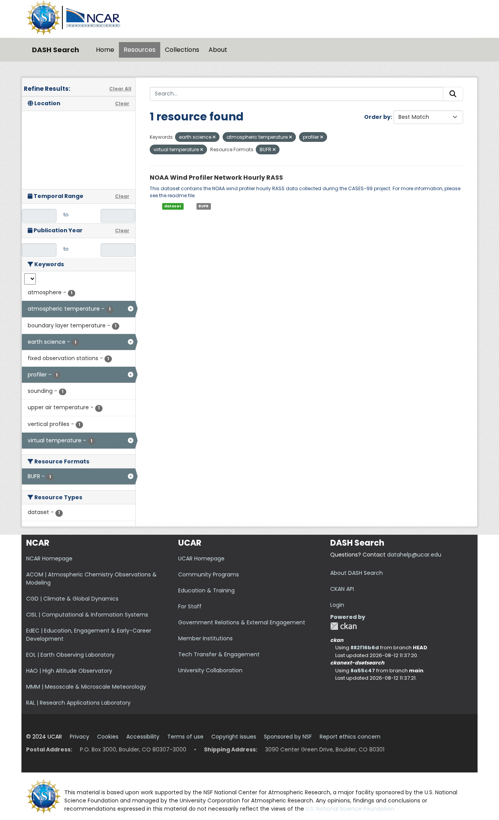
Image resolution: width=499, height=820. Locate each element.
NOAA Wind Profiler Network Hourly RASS (216, 177)
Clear (122, 103)
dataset (172, 206)
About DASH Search (356, 573)
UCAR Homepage (201, 558)
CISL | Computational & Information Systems (87, 615)
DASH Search (55, 50)
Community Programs (208, 574)
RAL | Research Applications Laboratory (78, 703)
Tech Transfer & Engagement (219, 654)
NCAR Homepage (49, 558)
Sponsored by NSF (288, 736)
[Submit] (453, 94)
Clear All (120, 88)
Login (337, 605)
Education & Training (206, 590)
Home (105, 49)
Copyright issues (233, 736)
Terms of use (185, 736)
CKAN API (342, 589)
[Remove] (214, 137)
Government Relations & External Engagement (241, 622)
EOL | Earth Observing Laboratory (70, 655)
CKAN (343, 626)
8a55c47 (362, 670)
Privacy (79, 736)
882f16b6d (364, 647)
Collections (182, 49)
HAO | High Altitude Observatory (69, 671)
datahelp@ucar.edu (414, 554)
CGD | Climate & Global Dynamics (72, 599)
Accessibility (142, 736)
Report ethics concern (350, 736)
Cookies (108, 736)
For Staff (190, 606)
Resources (140, 49)
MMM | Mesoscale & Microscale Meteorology (86, 687)
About (218, 49)
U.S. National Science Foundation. (350, 809)
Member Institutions (205, 638)
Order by (377, 117)
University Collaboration (210, 670)
